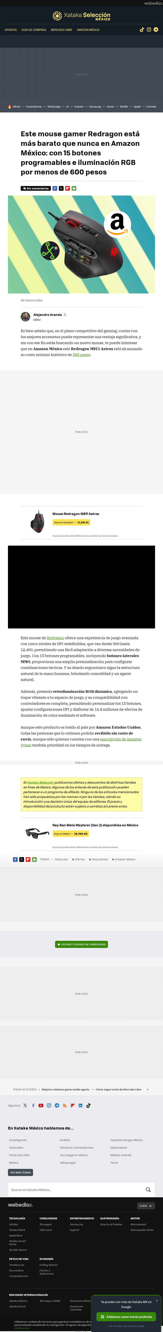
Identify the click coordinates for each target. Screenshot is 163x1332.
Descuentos (100, 859)
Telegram (155, 29)
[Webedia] (153, 3)
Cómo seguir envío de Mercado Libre (118, 1089)
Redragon (55, 637)
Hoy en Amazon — (71, 522)
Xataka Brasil (17, 1306)
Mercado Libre (61, 30)
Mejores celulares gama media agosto (66, 1089)
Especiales (16, 1147)
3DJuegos (46, 1224)
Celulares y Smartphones (77, 1147)
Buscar (148, 1189)
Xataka (13, 1224)
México (13, 1163)
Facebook (54, 188)
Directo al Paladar (111, 1224)
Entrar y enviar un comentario (83, 944)
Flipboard (67, 188)
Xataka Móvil (17, 1230)
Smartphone (34, 106)
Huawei (78, 106)
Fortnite (151, 106)
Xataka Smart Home (17, 1242)
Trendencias (16, 1265)
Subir (143, 1206)
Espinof (74, 1230)
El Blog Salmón (49, 1265)
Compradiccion (18, 1276)
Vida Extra (46, 1230)
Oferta (16, 106)
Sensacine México (81, 1301)
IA (67, 106)
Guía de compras (33, 30)
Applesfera (15, 1235)
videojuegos (68, 1163)
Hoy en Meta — (70, 833)
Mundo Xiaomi (18, 1250)
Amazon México (88, 30)
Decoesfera (16, 1270)
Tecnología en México (74, 1155)
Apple (137, 106)
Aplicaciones (118, 1147)
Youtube (41, 1105)
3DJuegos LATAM (50, 1301)
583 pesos (81, 354)
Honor (110, 106)
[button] (49, 314)
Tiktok (142, 29)
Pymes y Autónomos (47, 1271)
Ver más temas (20, 1172)
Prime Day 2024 (19, 1155)
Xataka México (18, 1301)
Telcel (114, 1163)
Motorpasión (139, 1224)
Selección (81, 16)
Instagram (149, 29)
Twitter (61, 188)
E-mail (74, 188)
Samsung (95, 106)
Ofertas (11, 30)
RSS (65, 1105)
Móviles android (120, 1155)
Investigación (18, 1140)
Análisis (65, 1140)
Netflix (124, 106)
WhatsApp (54, 106)
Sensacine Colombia (76, 1307)
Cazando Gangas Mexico (126, 1140)
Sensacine (76, 1224)
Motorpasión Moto (142, 1230)
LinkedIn (80, 1105)
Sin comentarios (38, 188)
